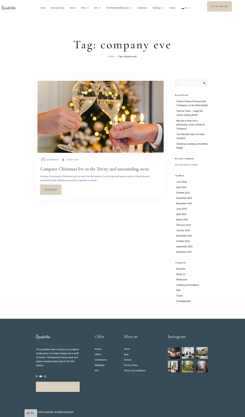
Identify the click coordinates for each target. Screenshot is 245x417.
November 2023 (184, 235)
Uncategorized (183, 301)
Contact (172, 8)
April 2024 (181, 214)
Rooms (72, 8)
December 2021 (184, 252)
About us (180, 274)
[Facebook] (37, 376)
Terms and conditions (135, 370)
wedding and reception (187, 285)
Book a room (219, 6)
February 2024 (183, 225)
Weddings (156, 8)
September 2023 (184, 246)
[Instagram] (45, 376)
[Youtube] (41, 376)
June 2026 (181, 182)
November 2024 (184, 203)
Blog (126, 354)
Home (43, 8)
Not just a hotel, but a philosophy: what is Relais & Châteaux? (190, 124)
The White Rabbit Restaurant (117, 8)
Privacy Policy (131, 365)
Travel (179, 295)
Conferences (142, 8)
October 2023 (183, 241)
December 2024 (184, 198)
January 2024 (183, 230)
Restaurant (181, 279)
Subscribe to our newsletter (57, 386)
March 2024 (182, 219)
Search (204, 82)
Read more (53, 188)
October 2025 (183, 192)
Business (180, 268)
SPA (96, 8)
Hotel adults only (57, 8)
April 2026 (181, 187)
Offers (83, 8)
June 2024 (181, 209)
